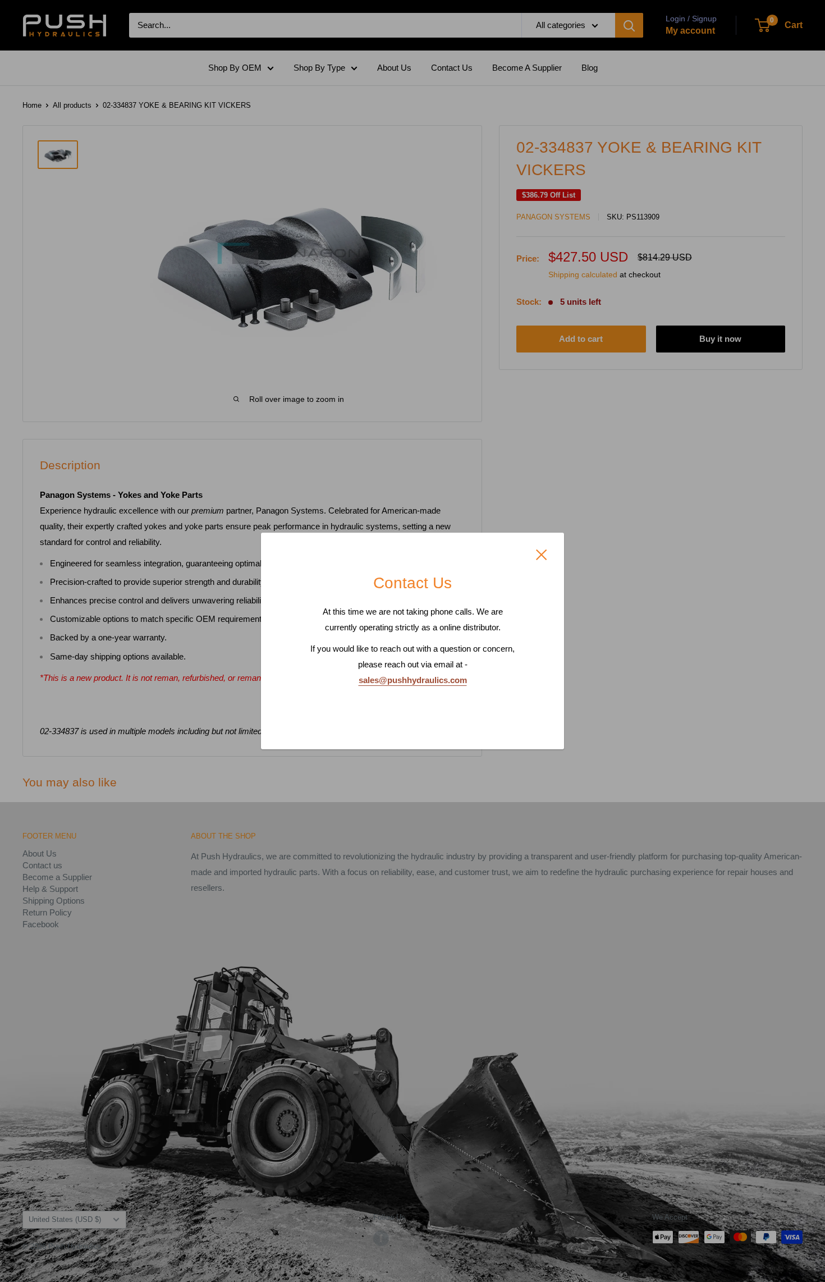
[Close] (541, 554)
